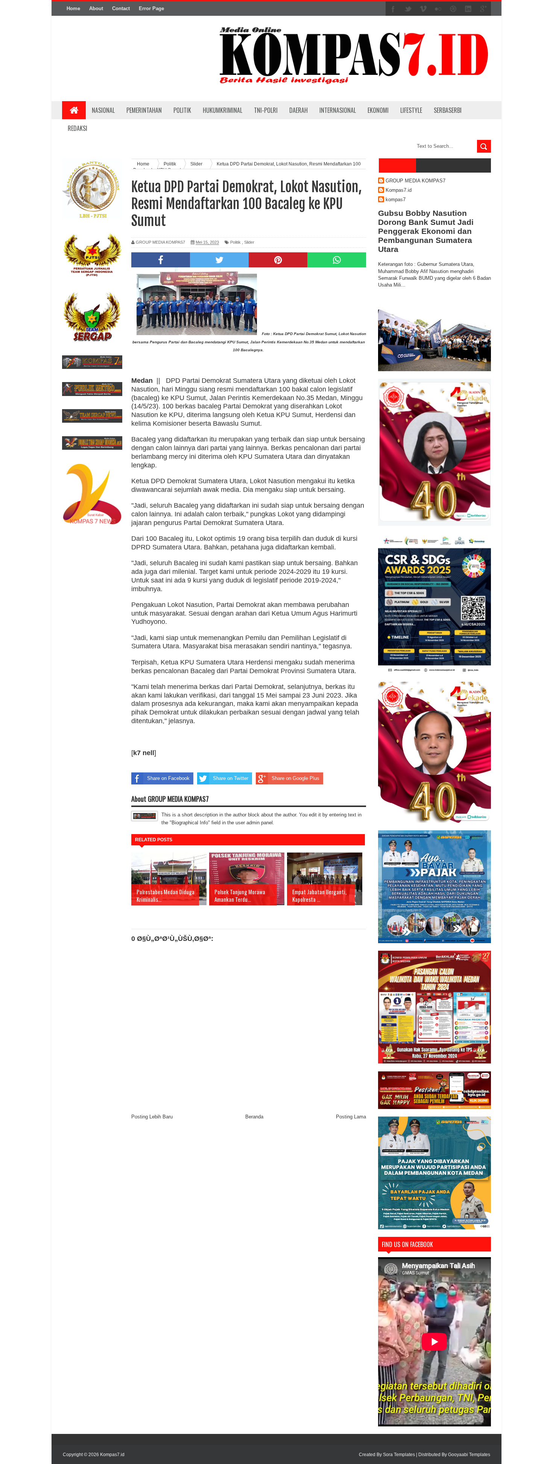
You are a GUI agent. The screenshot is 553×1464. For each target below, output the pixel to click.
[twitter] (408, 9)
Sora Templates (399, 1454)
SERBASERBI (448, 110)
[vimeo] (423, 9)
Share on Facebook (168, 778)
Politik (235, 242)
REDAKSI (77, 128)
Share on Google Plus (295, 778)
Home (73, 8)
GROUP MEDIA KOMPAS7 (415, 181)
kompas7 (396, 199)
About (96, 8)
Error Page (151, 8)
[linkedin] (468, 9)
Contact (121, 8)
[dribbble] (453, 9)
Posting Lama (351, 1117)
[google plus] (483, 9)
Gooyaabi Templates (469, 1454)
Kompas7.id (399, 190)
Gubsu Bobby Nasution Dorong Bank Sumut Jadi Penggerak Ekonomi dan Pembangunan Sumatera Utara (426, 231)
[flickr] (438, 9)
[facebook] (393, 9)
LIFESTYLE (411, 110)
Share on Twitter (230, 778)
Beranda (254, 1117)
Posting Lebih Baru (152, 1117)
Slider (249, 242)
